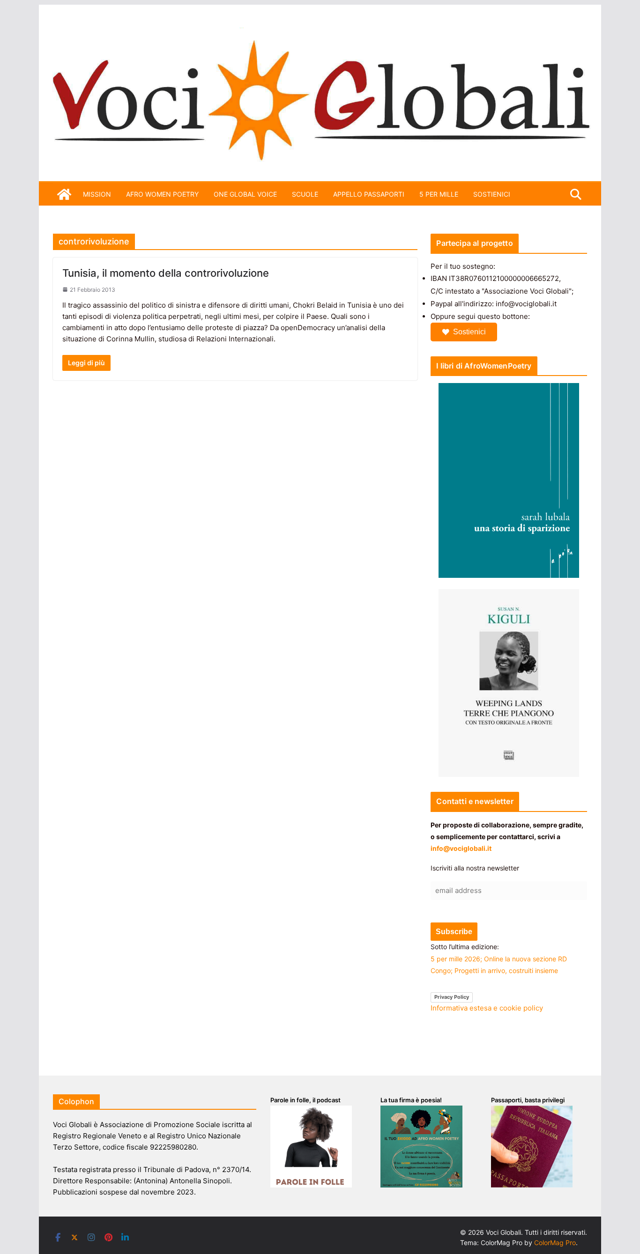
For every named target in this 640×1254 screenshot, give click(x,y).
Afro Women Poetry (162, 194)
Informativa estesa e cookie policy (487, 1007)
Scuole (305, 194)
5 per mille (438, 194)
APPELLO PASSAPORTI (368, 194)
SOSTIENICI (491, 194)
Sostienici (469, 332)
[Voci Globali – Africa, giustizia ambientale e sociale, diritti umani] (320, 32)
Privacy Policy (451, 997)
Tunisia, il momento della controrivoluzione (165, 273)
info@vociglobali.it (461, 848)
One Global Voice (245, 194)
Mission (97, 194)
